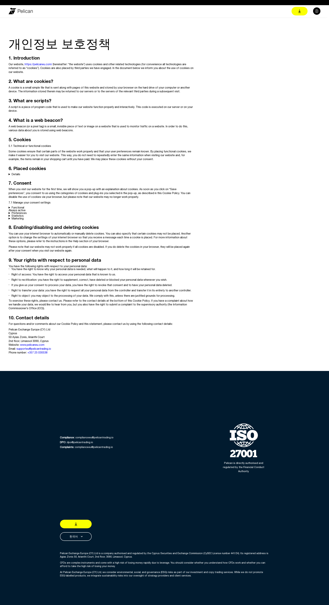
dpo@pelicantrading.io (76, 442)
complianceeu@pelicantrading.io (86, 437)
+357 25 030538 (37, 352)
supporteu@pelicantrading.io (33, 348)
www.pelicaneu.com (32, 344)
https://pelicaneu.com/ (38, 64)
